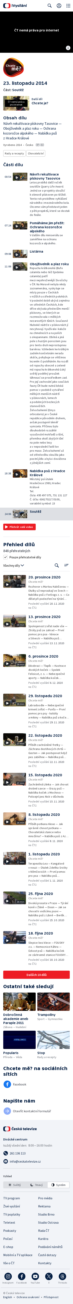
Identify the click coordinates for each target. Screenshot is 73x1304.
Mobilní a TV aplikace (17, 1255)
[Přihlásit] (59, 5)
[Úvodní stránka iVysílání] (15, 5)
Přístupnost (51, 1297)
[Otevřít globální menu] (68, 5)
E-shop (8, 1247)
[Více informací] (68, 48)
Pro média (45, 1198)
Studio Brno (46, 1214)
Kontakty (44, 1263)
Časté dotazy (47, 1255)
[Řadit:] (66, 565)
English (7, 1297)
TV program (11, 1198)
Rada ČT (43, 1231)
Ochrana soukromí (28, 1297)
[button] (21, 195)
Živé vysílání (11, 1206)
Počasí (7, 1239)
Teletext (9, 1222)
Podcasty (9, 1231)
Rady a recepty (14, 153)
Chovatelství (36, 153)
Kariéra (43, 1239)
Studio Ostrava (48, 1222)
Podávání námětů (50, 1247)
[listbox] (36, 1184)
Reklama (44, 1206)
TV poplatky (11, 1214)
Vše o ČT (9, 1263)
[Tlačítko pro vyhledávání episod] (57, 565)
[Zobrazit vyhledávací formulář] (49, 5)
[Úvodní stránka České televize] (20, 1128)
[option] (14, 1185)
